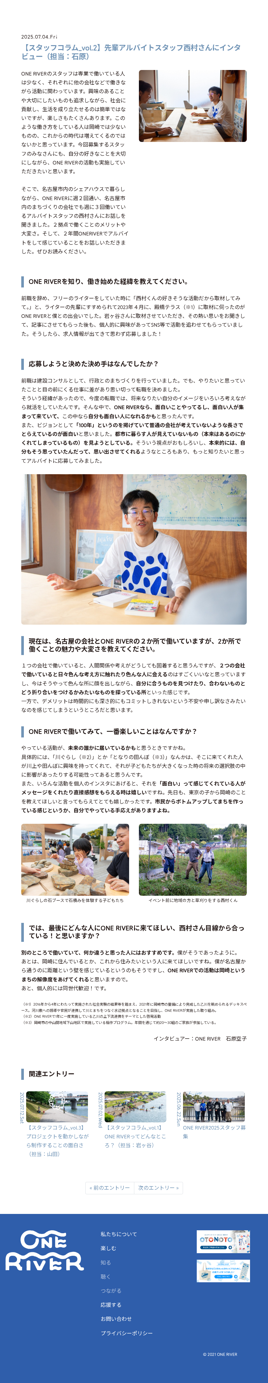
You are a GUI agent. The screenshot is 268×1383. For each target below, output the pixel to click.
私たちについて (119, 1234)
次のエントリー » (158, 1188)
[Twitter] (220, 1054)
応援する (111, 1305)
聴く (106, 1277)
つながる (111, 1291)
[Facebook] (210, 1054)
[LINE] (231, 1054)
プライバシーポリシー (127, 1333)
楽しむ (108, 1248)
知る (106, 1263)
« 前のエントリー (110, 1188)
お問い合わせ (116, 1319)
